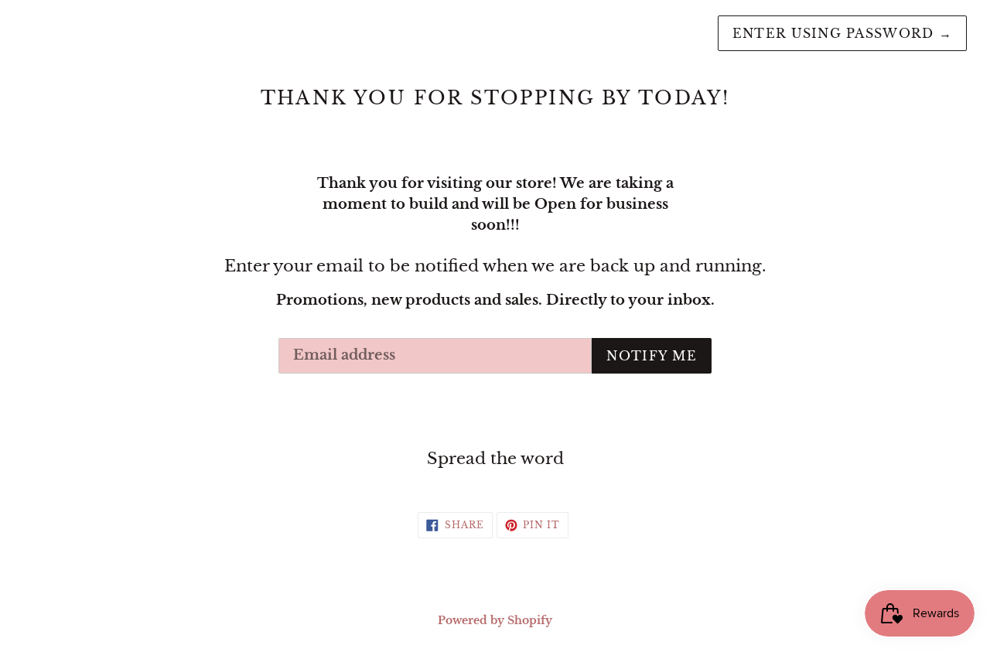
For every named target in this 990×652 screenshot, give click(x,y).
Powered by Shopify (495, 620)
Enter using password (842, 33)
